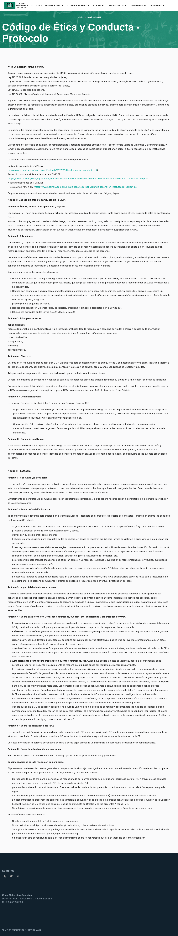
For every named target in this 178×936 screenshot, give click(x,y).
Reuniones (156, 6)
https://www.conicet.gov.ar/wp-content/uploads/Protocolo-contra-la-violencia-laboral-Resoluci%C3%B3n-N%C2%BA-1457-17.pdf (77, 178)
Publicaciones (78, 6)
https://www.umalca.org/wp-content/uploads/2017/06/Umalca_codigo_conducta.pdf (52, 170)
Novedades (137, 6)
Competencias (116, 6)
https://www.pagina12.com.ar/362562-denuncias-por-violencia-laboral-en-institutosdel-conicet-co (85, 186)
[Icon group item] (5, 876)
